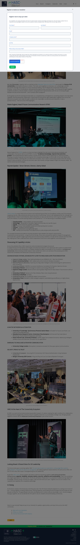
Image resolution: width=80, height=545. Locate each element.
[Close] (73, 9)
